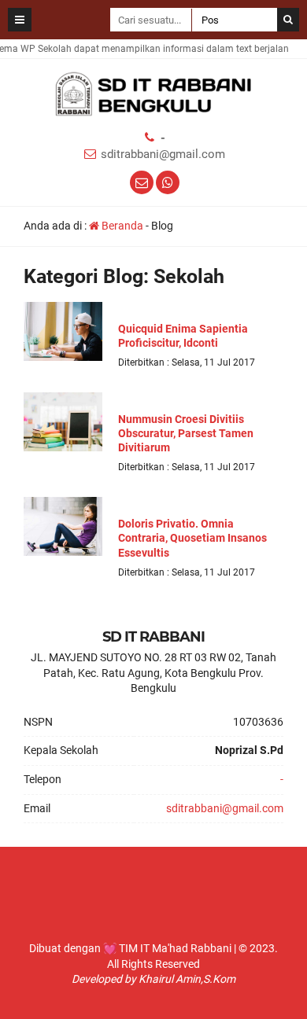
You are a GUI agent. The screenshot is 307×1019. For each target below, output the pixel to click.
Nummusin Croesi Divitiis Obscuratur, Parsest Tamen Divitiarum (185, 433)
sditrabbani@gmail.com (163, 154)
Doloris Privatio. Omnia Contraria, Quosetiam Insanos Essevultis (192, 537)
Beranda (121, 225)
